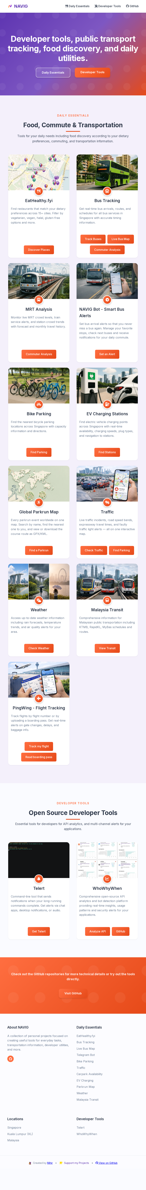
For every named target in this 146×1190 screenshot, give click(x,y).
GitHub (134, 6)
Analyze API (97, 931)
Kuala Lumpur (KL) (20, 1134)
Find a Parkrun (38, 550)
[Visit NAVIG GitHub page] (10, 1059)
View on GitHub (108, 1162)
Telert (80, 1127)
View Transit (107, 648)
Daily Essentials (78, 6)
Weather (82, 1093)
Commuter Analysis (107, 249)
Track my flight (39, 746)
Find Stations (107, 452)
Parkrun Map (86, 1087)
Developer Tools (109, 6)
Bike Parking (85, 1061)
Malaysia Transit (87, 1099)
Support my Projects (76, 1162)
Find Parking (39, 452)
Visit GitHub (73, 993)
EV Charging (85, 1080)
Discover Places (39, 249)
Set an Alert (107, 354)
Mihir (50, 1162)
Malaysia (13, 1140)
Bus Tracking (85, 1042)
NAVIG (21, 6)
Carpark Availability (90, 1074)
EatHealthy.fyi (86, 1036)
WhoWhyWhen (87, 1134)
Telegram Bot (86, 1055)
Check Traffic (94, 550)
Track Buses (93, 239)
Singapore (14, 1127)
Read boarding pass (38, 757)
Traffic (81, 1068)
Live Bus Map (121, 239)
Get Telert (39, 931)
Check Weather (38, 648)
